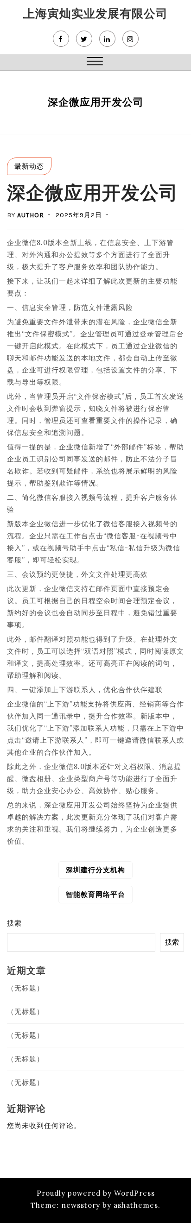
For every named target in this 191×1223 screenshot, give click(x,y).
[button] (95, 62)
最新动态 (29, 166)
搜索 (14, 923)
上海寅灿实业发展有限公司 (95, 13)
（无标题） (25, 987)
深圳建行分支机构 (95, 869)
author (30, 215)
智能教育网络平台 (95, 894)
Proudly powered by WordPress (96, 1193)
